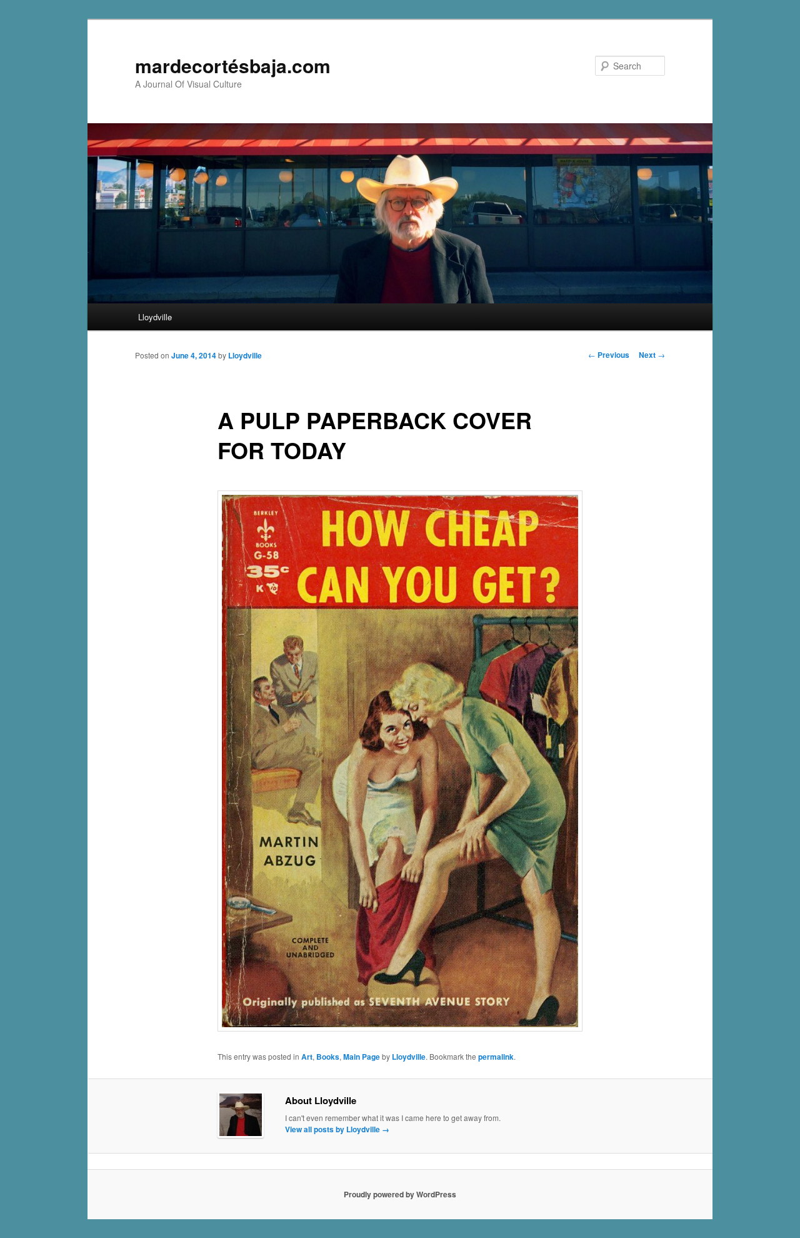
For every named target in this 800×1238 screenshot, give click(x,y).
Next (652, 354)
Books (327, 1056)
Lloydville (155, 317)
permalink (496, 1056)
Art (306, 1056)
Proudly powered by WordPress (400, 1194)
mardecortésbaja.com (233, 65)
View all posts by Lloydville (337, 1129)
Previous (608, 354)
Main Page (361, 1056)
